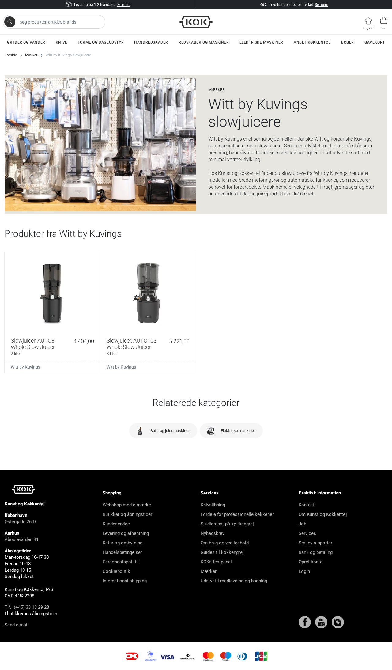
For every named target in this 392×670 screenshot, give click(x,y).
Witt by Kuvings (25, 367)
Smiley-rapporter (315, 543)
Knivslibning (213, 505)
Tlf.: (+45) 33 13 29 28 (27, 607)
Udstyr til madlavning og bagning (234, 581)
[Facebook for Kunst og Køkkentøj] (305, 622)
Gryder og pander (26, 42)
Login (304, 571)
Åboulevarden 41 (22, 539)
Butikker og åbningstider (127, 514)
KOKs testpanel (216, 562)
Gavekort (374, 42)
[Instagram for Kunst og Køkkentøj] (338, 622)
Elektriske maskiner (261, 42)
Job (302, 524)
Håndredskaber (151, 42)
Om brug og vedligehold (225, 543)
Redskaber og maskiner (204, 42)
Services (307, 533)
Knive (61, 42)
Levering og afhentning (126, 533)
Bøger (347, 42)
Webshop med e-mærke (127, 505)
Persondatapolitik (121, 562)
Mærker (209, 571)
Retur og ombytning (122, 543)
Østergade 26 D (20, 521)
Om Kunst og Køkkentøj (323, 514)
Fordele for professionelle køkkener (237, 514)
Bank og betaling (316, 552)
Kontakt (307, 505)
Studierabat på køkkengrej (227, 524)
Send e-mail (16, 625)
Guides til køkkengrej (222, 552)
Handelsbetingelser (122, 552)
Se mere (123, 4)
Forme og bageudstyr (101, 42)
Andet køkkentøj (312, 42)
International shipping (125, 581)
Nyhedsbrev (212, 533)
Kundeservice (116, 524)
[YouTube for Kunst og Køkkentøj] (322, 622)
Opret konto (311, 562)
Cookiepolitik (116, 571)
